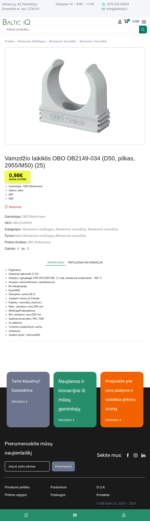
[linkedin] (23, 248)
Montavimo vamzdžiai (62, 41)
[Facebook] (18, 248)
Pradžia (9, 41)
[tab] (56, 262)
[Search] (143, 29)
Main (18, 235)
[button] (131, 21)
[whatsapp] (27, 248)
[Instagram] (136, 455)
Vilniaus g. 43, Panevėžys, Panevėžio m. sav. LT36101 (21, 6)
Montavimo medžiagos (32, 41)
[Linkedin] (143, 455)
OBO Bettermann (34, 216)
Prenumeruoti (63, 466)
